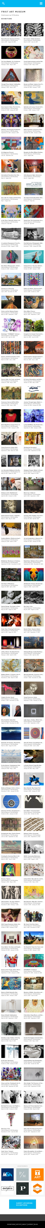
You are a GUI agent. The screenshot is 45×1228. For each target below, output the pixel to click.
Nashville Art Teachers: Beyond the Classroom (13, 742)
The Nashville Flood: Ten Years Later (33, 947)
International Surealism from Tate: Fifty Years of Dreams (16, 175)
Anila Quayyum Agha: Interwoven (33, 175)
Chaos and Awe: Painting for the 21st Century (13, 1083)
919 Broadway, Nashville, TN (18, 471)
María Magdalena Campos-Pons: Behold (11, 424)
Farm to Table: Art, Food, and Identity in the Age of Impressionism (18, 379)
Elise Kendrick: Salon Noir (8, 719)
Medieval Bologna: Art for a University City (12, 788)
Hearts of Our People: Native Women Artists (13, 969)
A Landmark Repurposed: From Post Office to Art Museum (16, 243)
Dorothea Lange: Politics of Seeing (10, 1037)
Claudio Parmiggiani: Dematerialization (34, 1037)
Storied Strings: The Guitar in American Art (12, 606)
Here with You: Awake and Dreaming (11, 197)
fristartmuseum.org (6, 15)
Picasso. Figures (5, 878)
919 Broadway (15, 15)
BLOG (36, 1224)
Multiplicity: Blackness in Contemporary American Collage (16, 561)
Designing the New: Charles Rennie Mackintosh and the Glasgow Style (20, 833)
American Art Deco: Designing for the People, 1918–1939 (16, 810)
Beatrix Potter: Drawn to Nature (32, 629)
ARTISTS (18, 1224)
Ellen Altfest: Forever (29, 311)
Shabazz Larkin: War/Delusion (9, 492)
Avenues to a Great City (7, 288)
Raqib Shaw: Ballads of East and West (34, 561)
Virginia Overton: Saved (7, 697)
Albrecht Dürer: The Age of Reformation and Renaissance (16, 901)
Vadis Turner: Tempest (7, 1151)
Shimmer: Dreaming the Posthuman (10, 129)
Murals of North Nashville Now (9, 992)
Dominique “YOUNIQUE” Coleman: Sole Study (13, 334)
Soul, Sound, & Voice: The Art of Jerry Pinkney (13, 107)
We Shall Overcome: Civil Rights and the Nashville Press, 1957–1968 (19, 1106)
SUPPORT (30, 1224)
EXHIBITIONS (11, 1224)
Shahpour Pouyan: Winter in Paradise (34, 470)
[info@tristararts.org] (43, 1218)
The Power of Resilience (7, 583)
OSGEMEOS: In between (30, 969)
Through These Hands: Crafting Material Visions (14, 84)
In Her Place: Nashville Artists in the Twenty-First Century (16, 220)
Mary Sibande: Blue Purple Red (32, 788)
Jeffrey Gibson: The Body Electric (10, 651)
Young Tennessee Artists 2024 (9, 447)
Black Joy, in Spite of (29, 492)
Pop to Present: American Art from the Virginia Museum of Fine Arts (19, 38)
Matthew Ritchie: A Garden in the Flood (11, 674)
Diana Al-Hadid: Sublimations (9, 1015)
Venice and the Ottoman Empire (9, 311)
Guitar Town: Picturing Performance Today (12, 629)
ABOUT (24, 1224)
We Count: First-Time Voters (31, 924)
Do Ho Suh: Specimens (7, 1060)
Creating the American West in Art (10, 856)
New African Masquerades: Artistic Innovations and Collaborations (19, 265)
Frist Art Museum (5, 40)
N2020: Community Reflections (32, 856)
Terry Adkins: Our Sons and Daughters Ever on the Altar (16, 947)
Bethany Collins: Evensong (31, 833)
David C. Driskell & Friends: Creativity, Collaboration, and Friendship (19, 356)
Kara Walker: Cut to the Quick (32, 810)
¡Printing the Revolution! (30, 447)
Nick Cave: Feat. (5, 1128)
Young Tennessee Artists (30, 697)
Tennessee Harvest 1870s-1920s (10, 402)
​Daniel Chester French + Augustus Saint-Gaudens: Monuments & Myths (20, 515)
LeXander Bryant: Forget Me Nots (32, 765)
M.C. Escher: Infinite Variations (32, 38)
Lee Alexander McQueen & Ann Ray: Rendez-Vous (14, 470)
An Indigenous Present (7, 152)
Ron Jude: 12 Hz (28, 606)
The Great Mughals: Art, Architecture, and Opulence (15, 61)
